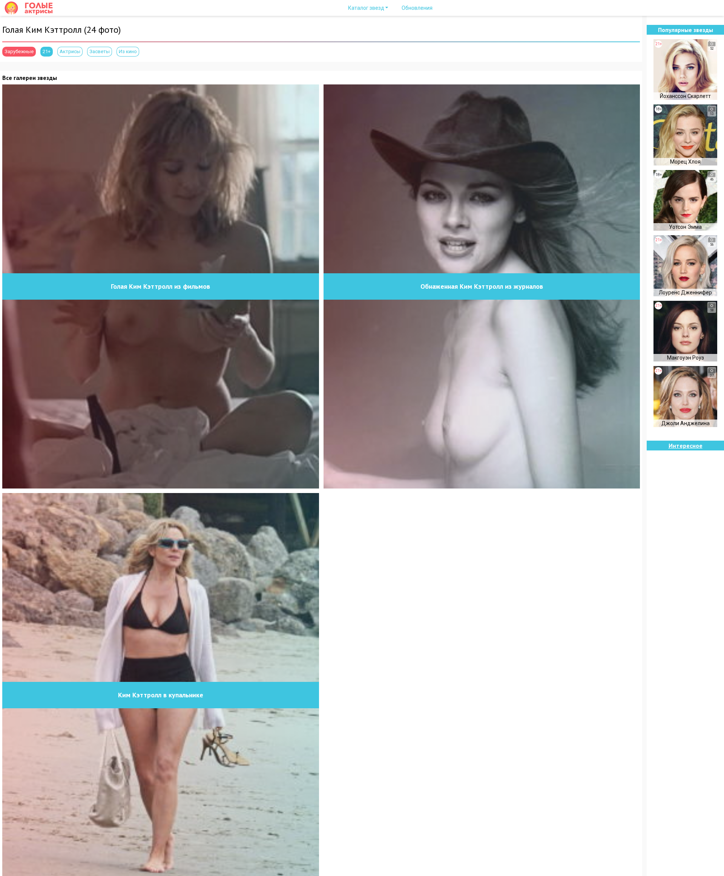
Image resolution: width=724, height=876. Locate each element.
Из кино (128, 51)
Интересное (686, 445)
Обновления (417, 8)
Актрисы (70, 51)
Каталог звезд (366, 8)
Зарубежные (19, 51)
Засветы (99, 51)
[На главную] (31, 8)
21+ (47, 51)
